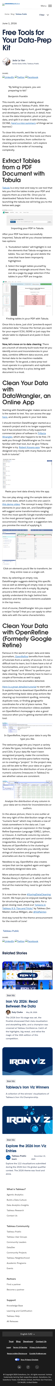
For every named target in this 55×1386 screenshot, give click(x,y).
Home (7, 14)
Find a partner (14, 1284)
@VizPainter (39, 911)
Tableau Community (18, 1226)
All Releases (12, 1321)
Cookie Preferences (37, 1353)
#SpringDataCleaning (39, 894)
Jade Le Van (18, 60)
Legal (8, 1347)
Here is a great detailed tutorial (19, 686)
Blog (12, 14)
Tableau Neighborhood (18, 1258)
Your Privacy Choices (29, 1359)
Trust (11, 1341)
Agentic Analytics (15, 1194)
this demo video (11, 504)
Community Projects (17, 1252)
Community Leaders (16, 1242)
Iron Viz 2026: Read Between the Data (22, 1004)
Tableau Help (13, 1316)
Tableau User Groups (17, 1237)
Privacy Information (38, 1347)
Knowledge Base (15, 1305)
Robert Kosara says (29, 447)
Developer (28, 1341)
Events (10, 1268)
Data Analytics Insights (18, 1205)
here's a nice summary (23, 123)
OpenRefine (21, 656)
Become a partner (15, 1289)
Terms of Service (20, 1347)
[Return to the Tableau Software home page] (12, 3)
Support (11, 1300)
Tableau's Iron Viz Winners (27, 1087)
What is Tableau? (16, 1189)
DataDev (11, 1247)
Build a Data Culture (17, 1200)
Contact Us (12, 1215)
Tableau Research (15, 1210)
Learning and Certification (19, 1311)
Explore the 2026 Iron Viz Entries (26, 1148)
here (4, 417)
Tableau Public (21, 14)
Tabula (6, 187)
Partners (11, 1278)
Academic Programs (16, 1263)
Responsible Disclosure (17, 1353)
